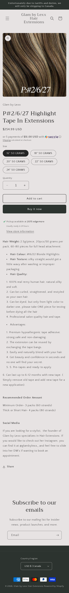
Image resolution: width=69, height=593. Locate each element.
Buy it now (34, 209)
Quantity (7, 178)
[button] (7, 18)
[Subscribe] (57, 535)
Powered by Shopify (54, 586)
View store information (20, 231)
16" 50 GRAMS (16, 153)
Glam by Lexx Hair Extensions (28, 586)
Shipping (7, 140)
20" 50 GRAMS (16, 161)
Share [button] (10, 466)
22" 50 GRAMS (44, 161)
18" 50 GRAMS (43, 153)
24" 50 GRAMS (16, 169)
